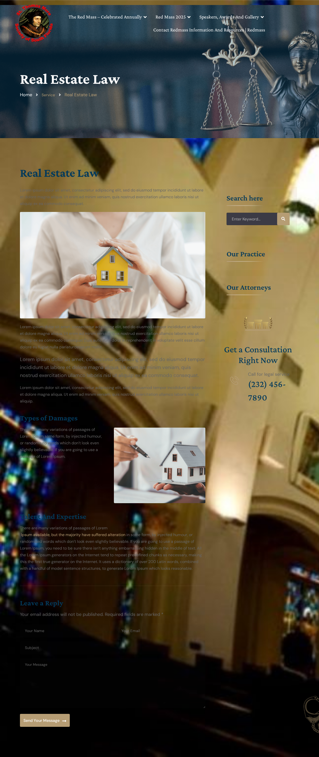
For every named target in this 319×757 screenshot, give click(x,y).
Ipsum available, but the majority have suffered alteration (72, 534)
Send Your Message (41, 720)
